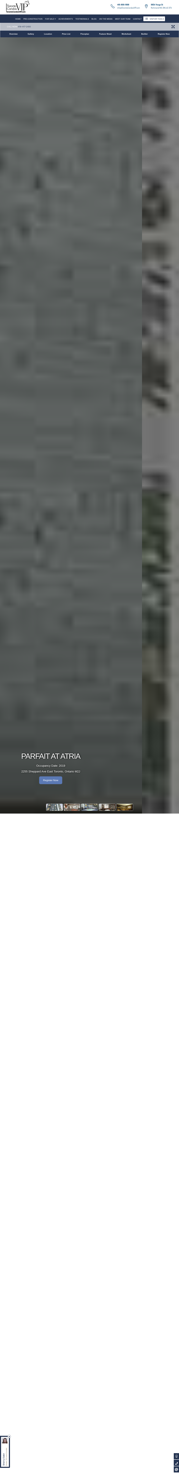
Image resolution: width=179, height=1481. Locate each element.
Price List (66, 34)
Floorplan (84, 34)
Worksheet (126, 34)
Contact (137, 19)
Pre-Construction (32, 19)
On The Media (105, 19)
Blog (94, 19)
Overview (13, 34)
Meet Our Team (122, 19)
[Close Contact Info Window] (9, 1437)
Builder (144, 34)
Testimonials (82, 19)
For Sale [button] (50, 19)
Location (48, 34)
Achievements (65, 19)
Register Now (164, 34)
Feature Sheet (105, 34)
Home (18, 19)
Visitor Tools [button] (156, 19)
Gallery (31, 34)
